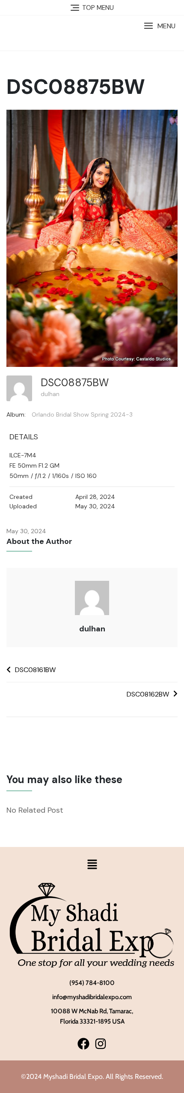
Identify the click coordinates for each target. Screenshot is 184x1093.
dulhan (50, 394)
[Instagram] (100, 1043)
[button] (159, 26)
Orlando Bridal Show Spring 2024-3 (82, 414)
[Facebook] (83, 1043)
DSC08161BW (35, 669)
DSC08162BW (148, 694)
